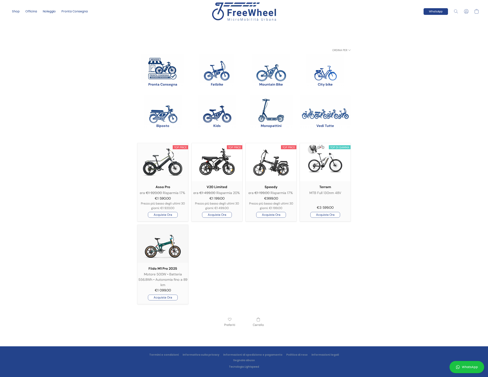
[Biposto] (162, 107)
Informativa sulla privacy (201, 355)
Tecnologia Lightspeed (244, 367)
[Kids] (216, 107)
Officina (31, 11)
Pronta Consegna (74, 11)
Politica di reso (297, 355)
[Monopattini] (271, 107)
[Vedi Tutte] (325, 107)
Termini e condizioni (164, 355)
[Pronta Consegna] (162, 65)
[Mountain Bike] (271, 65)
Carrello (258, 325)
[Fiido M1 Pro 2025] (162, 244)
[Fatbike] (216, 65)
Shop (16, 11)
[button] (466, 367)
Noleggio (49, 11)
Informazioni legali (325, 355)
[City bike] (325, 65)
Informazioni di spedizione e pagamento (253, 355)
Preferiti (229, 325)
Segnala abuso (244, 360)
